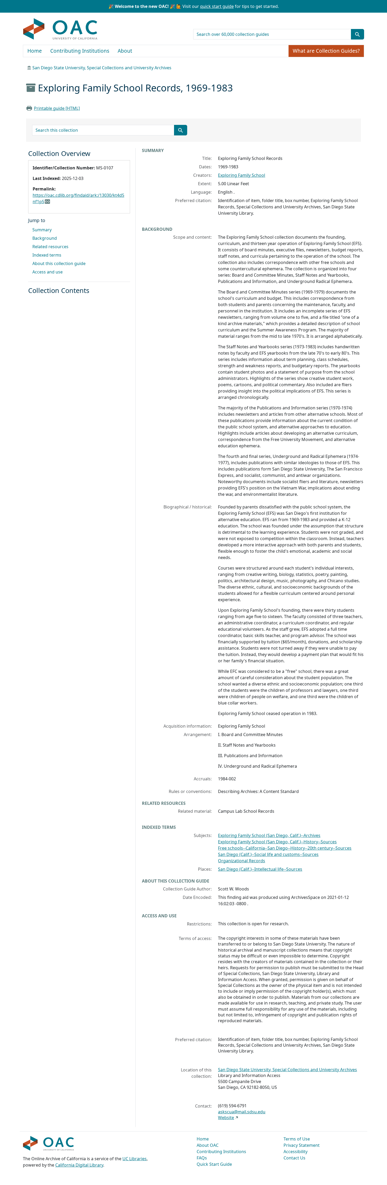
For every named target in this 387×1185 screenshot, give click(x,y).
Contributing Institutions (79, 50)
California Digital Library (79, 1165)
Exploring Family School (241, 175)
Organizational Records (241, 861)
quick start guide (217, 6)
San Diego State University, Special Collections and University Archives (101, 68)
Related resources (50, 246)
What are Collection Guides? (326, 50)
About (125, 50)
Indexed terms (46, 255)
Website (226, 1117)
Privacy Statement (302, 1145)
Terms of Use (297, 1139)
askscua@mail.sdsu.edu (241, 1112)
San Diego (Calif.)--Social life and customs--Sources (268, 854)
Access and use (47, 272)
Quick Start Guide (214, 1164)
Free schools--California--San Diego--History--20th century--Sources (284, 848)
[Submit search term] (357, 34)
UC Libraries (134, 1159)
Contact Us (294, 1158)
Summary (42, 230)
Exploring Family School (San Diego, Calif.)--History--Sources (277, 842)
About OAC (208, 1145)
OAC (60, 29)
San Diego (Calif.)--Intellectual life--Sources (260, 869)
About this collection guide (59, 263)
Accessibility (295, 1151)
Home (34, 50)
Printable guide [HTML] (57, 108)
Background (44, 238)
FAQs (202, 1158)
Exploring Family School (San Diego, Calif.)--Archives (269, 835)
